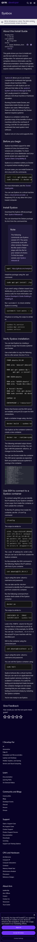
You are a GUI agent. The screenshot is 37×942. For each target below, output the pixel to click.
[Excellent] (21, 717)
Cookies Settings (18, 938)
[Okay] (13, 717)
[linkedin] (30, 45)
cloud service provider (18, 195)
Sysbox (8, 78)
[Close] (34, 915)
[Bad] (9, 717)
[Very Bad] (5, 717)
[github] (27, 45)
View (9, 48)
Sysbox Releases (15, 214)
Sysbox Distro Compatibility (15, 158)
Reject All (18, 927)
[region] (18, 927)
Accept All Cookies (18, 933)
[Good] (17, 717)
